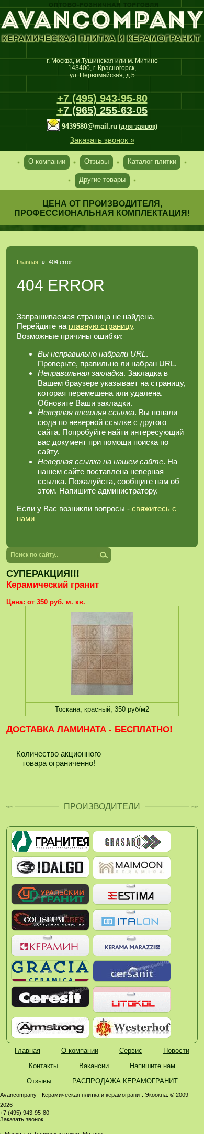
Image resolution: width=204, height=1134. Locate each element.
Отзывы (96, 161)
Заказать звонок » (102, 139)
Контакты (43, 1066)
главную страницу (101, 326)
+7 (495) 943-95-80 (102, 98)
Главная (27, 262)
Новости (176, 1051)
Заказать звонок (21, 1119)
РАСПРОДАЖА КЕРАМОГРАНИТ (125, 1081)
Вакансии (94, 1066)
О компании (46, 161)
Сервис (130, 1051)
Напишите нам (152, 1066)
